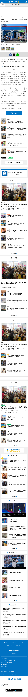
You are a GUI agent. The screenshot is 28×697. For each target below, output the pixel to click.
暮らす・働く (20, 4)
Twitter (15, 653)
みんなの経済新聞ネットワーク (14, 679)
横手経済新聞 (13, 2)
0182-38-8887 (4, 61)
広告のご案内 (4, 666)
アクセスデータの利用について (7, 662)
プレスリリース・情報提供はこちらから (9, 660)
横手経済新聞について (6, 658)
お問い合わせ (4, 664)
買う (16, 4)
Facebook (12, 653)
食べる (7, 4)
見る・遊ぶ (12, 4)
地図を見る (14, 113)
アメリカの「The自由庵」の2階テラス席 (14, 66)
